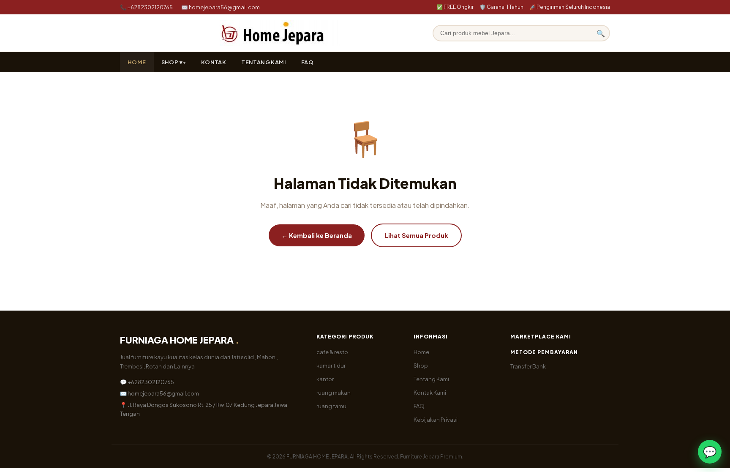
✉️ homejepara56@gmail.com (220, 7)
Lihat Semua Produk (416, 235)
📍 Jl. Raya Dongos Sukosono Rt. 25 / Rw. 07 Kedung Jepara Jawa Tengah (203, 409)
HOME (137, 62)
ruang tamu (331, 406)
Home (421, 352)
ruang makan (333, 392)
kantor (325, 379)
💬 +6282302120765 (147, 382)
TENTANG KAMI (263, 62)
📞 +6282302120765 (146, 7)
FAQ (307, 62)
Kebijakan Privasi (436, 419)
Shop (421, 365)
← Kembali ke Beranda (316, 235)
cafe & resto (332, 352)
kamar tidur (331, 365)
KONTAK (213, 62)
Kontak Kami (430, 392)
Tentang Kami (431, 379)
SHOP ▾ (171, 62)
